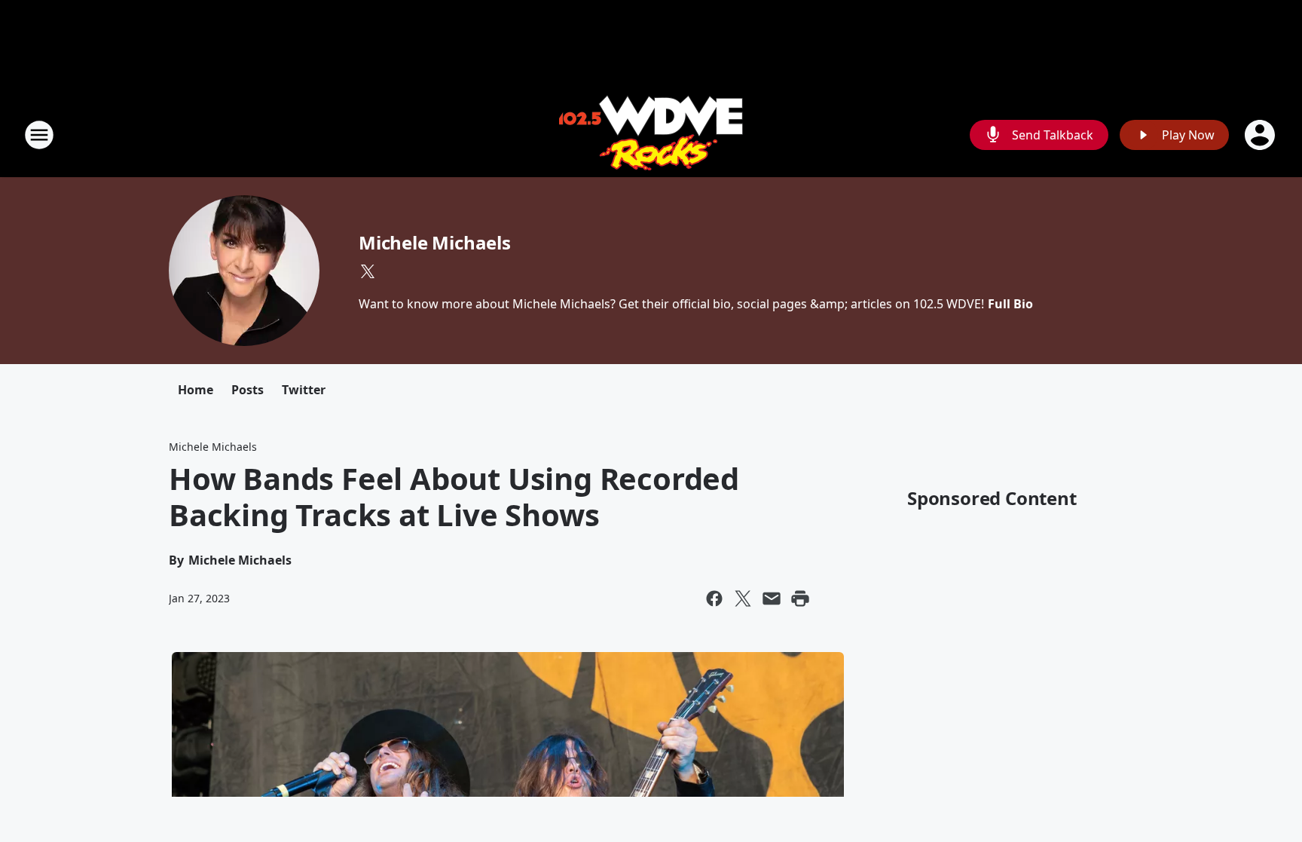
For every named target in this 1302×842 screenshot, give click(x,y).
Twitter (304, 389)
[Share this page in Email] (771, 598)
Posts (247, 389)
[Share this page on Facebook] (714, 598)
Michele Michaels (435, 242)
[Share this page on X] (742, 598)
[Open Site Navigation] (39, 135)
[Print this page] (800, 598)
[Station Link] (651, 134)
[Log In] (1261, 135)
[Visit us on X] (368, 271)
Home (195, 389)
